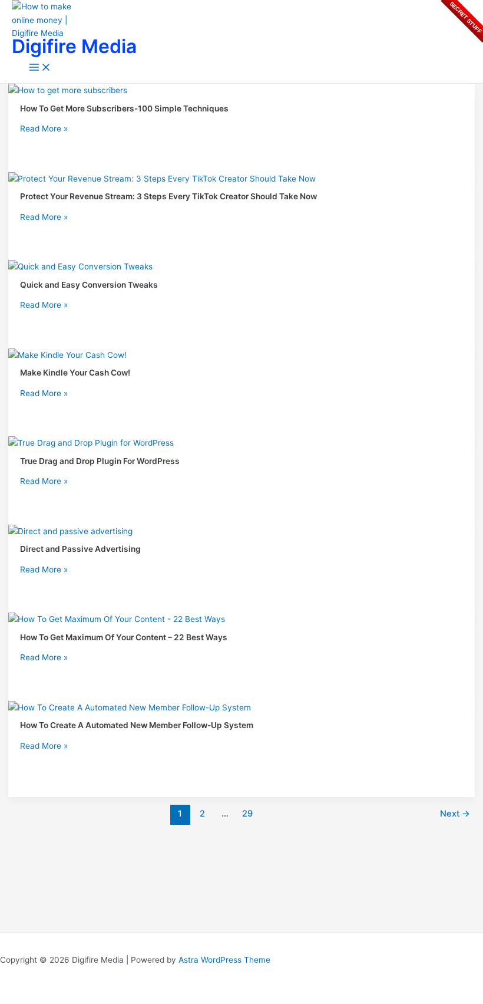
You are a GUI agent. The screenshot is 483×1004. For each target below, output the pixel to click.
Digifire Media (74, 46)
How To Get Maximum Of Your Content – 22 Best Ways (123, 637)
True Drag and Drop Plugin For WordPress (100, 461)
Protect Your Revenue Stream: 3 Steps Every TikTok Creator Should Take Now (168, 196)
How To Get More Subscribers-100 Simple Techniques (124, 108)
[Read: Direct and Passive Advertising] (70, 531)
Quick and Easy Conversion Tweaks (89, 284)
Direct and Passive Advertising (80, 549)
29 (247, 813)
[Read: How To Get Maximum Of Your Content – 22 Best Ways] (116, 619)
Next (455, 813)
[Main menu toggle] (40, 68)
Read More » (44, 128)
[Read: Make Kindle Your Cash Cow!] (67, 355)
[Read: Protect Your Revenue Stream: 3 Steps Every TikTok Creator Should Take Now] (162, 178)
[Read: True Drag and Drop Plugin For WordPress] (91, 442)
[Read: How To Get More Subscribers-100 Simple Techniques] (67, 90)
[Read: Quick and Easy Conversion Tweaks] (80, 266)
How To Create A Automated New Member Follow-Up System (136, 725)
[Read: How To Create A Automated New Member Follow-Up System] (129, 707)
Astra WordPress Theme (224, 960)
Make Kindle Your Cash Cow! (75, 372)
